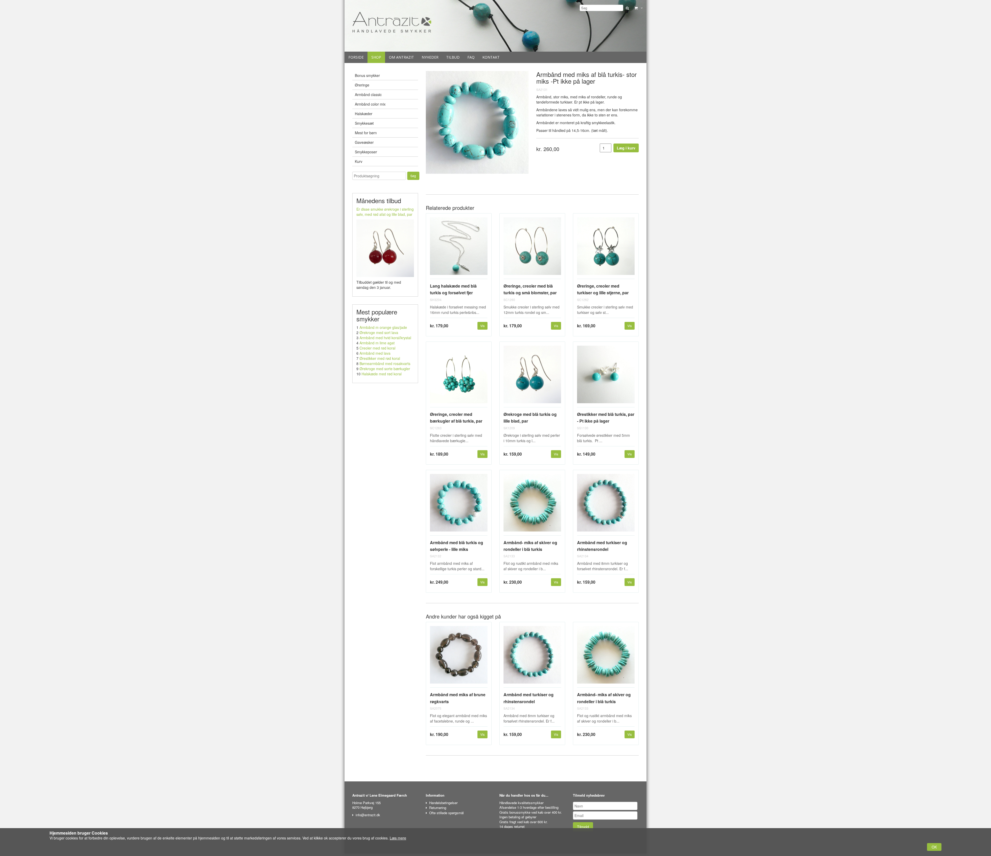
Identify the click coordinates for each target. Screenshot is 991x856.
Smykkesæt (364, 123)
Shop (376, 57)
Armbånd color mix (370, 104)
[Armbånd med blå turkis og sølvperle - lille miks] (458, 505)
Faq (471, 57)
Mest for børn (366, 132)
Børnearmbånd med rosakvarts (384, 363)
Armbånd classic (368, 94)
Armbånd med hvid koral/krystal (385, 337)
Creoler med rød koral (377, 348)
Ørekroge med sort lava (378, 332)
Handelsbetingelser (443, 802)
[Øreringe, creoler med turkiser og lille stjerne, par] (606, 248)
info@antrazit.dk (368, 814)
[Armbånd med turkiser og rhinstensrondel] (606, 505)
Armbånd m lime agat (377, 342)
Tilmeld (583, 826)
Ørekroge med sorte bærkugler (384, 368)
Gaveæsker (364, 142)
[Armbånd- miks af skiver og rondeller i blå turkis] (532, 505)
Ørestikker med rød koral (379, 358)
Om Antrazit (401, 57)
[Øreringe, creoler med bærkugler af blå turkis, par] (458, 376)
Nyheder (430, 57)
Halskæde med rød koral (382, 373)
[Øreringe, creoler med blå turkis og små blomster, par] (532, 248)
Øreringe (362, 85)
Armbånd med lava (374, 353)
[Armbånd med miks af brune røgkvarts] (458, 657)
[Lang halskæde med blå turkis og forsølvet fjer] (458, 248)
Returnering (437, 807)
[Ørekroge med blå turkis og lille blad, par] (532, 376)
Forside (356, 57)
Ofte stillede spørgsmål (446, 812)
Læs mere (398, 838)
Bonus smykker (367, 75)
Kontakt (491, 57)
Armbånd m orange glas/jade (383, 327)
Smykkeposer (366, 151)
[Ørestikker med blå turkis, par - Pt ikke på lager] (606, 376)
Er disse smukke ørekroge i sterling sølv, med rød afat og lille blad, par (385, 212)
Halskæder (363, 113)
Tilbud (453, 57)
